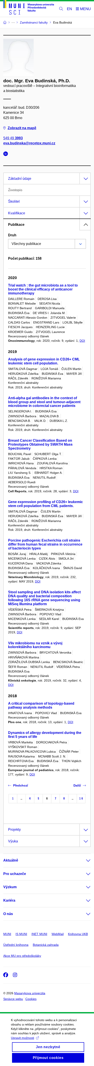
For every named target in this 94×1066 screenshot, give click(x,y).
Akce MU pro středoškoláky (22, 956)
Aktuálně (10, 860)
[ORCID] (6, 154)
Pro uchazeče (14, 874)
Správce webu (13, 999)
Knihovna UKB (78, 934)
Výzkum (10, 887)
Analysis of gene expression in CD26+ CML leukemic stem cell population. (44, 361)
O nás (8, 914)
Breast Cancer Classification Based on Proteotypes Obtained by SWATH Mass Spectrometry (40, 444)
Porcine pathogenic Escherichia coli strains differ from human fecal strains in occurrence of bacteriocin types (45, 544)
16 (81, 798)
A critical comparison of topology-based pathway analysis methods (41, 705)
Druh (12, 235)
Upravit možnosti (22, 1038)
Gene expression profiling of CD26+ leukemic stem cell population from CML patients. (45, 504)
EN (69, 9)
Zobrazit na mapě (22, 128)
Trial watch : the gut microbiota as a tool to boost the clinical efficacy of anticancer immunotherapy (43, 289)
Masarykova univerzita (29, 993)
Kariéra (9, 900)
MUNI (7, 934)
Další (77, 785)
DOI (82, 340)
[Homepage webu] (28, 8)
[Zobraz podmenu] (84, 860)
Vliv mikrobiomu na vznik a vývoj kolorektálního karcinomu (35, 645)
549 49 (13, 138)
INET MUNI (39, 934)
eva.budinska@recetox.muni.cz (29, 143)
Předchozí (20, 785)
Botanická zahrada (46, 945)
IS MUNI (21, 934)
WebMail (58, 934)
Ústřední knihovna (15, 945)
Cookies (31, 999)
